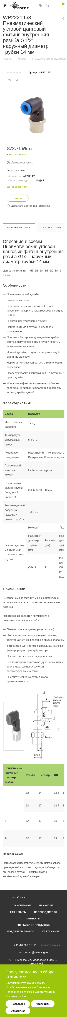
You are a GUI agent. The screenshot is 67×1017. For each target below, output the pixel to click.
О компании (22, 905)
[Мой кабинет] (54, 5)
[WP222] (33, 115)
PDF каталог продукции (34, 925)
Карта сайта (51, 931)
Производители (45, 912)
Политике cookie (16, 996)
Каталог (18, 198)
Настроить (42, 1003)
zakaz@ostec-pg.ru (36, 952)
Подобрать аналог (20, 931)
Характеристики (51, 227)
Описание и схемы (19, 227)
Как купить (18, 912)
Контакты (33, 918)
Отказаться (18, 1010)
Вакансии (46, 905)
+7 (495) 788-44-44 (24, 944)
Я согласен (18, 1003)
